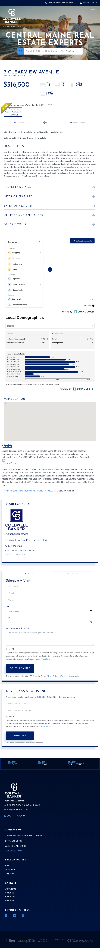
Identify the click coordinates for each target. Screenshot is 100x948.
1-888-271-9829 (67, 3)
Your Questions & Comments (19, 628)
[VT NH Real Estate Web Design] (80, 941)
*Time (8, 617)
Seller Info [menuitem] (10, 900)
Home (7, 491)
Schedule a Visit (72, 574)
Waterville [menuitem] (10, 869)
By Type (12, 764)
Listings (14, 491)
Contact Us (10, 554)
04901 (50, 491)
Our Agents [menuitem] (10, 889)
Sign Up (93, 3)
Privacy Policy (9, 463)
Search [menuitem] (8, 865)
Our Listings (76, 764)
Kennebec (30, 491)
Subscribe (20, 736)
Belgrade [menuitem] (9, 873)
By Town (43, 764)
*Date (8, 606)
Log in (86, 3)
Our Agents (20, 554)
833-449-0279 (54, 3)
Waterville (41, 491)
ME (21, 491)
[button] (20, 51)
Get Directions (14, 851)
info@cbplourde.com (17, 809)
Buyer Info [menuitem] (10, 897)
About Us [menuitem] (9, 893)
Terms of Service (67, 676)
